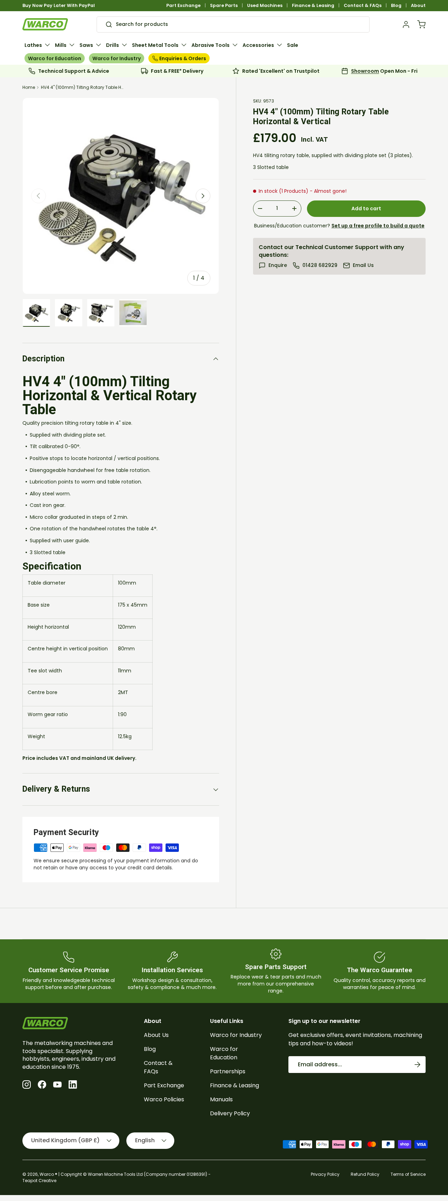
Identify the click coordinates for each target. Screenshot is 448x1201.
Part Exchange (183, 5)
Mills (60, 45)
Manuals (221, 1099)
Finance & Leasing (313, 5)
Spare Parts (224, 5)
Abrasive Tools (210, 45)
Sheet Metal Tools (155, 45)
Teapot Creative (39, 1181)
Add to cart (366, 208)
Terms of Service (408, 1174)
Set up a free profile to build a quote (378, 225)
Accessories (258, 45)
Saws (86, 45)
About (418, 5)
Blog (396, 5)
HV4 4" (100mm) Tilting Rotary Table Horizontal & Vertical (83, 87)
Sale (292, 45)
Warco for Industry (116, 58)
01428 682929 (319, 265)
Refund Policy (365, 1174)
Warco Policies (164, 1099)
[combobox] (233, 24)
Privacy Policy (325, 1174)
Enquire (277, 265)
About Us (156, 1035)
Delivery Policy (230, 1113)
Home (28, 87)
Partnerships (227, 1071)
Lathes (33, 45)
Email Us (363, 265)
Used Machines (264, 5)
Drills (112, 45)
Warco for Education (54, 58)
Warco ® (48, 1174)
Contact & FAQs (363, 5)
